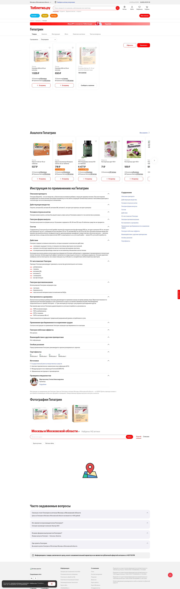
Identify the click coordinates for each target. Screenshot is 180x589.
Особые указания (126, 238)
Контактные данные (96, 574)
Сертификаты (125, 241)
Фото (66, 34)
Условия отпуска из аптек (129, 203)
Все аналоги (144, 133)
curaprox (78, 11)
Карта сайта (64, 585)
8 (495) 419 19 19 (145, 2)
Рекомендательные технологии (69, 582)
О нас (92, 571)
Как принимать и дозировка (129, 223)
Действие (124, 213)
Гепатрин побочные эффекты (130, 231)
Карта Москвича (95, 585)
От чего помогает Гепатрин (129, 216)
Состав (123, 209)
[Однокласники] (35, 578)
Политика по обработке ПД (68, 577)
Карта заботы (95, 582)
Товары (34, 34)
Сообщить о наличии (87, 85)
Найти (129, 437)
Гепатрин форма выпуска (129, 206)
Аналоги (44, 34)
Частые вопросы (95, 34)
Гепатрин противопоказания (130, 219)
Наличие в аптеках (79, 34)
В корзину (42, 85)
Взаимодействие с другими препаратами (134, 234)
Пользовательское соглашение (69, 574)
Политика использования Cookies (70, 580)
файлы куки (33, 583)
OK (51, 584)
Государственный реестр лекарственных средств (46, 364)
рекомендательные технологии (20, 583)
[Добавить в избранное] (50, 48)
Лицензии (93, 577)
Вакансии (93, 580)
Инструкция (56, 34)
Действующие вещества (129, 200)
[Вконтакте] (31, 578)
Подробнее (42, 384)
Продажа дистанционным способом (70, 571)
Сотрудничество (95, 588)
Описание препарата (127, 196)
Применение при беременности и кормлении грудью (135, 227)
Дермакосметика (70, 11)
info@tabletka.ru (65, 588)
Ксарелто (62, 11)
